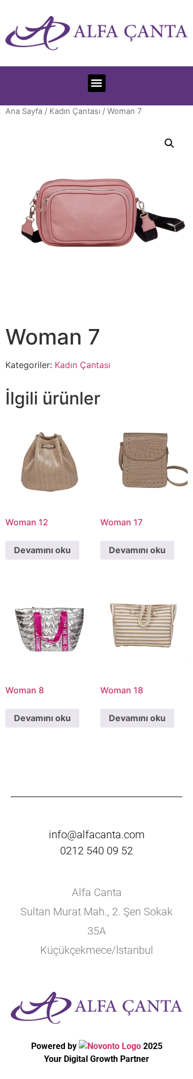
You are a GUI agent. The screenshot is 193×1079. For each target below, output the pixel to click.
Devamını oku (42, 550)
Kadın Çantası (74, 111)
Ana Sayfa (23, 111)
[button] (97, 83)
